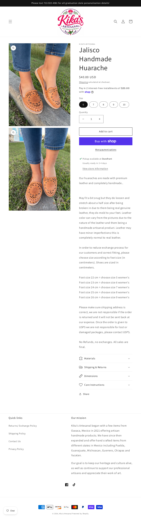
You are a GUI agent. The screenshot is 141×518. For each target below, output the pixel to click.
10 (124, 104)
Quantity (83, 112)
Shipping (83, 82)
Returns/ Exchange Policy (23, 425)
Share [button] (86, 394)
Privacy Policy (16, 449)
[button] (10, 21)
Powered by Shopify (80, 513)
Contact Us (15, 441)
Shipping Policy (17, 433)
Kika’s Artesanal (65, 513)
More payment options (105, 149)
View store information (95, 168)
